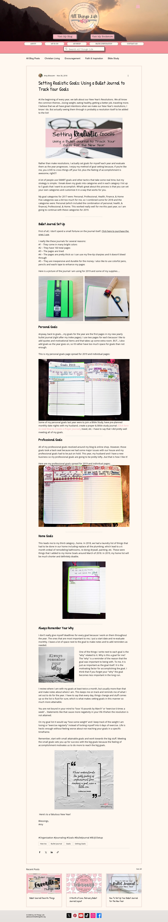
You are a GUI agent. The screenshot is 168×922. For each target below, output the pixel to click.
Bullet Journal (56, 845)
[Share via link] (58, 854)
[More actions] (128, 75)
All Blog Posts (33, 58)
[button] (138, 5)
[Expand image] (60, 298)
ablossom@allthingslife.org (36, 918)
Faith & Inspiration (94, 58)
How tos (43, 845)
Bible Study (113, 58)
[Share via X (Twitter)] (46, 854)
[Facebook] (99, 917)
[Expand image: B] (107, 298)
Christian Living (52, 58)
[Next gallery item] (126, 391)
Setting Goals (80, 845)
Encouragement (72, 58)
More (126, 58)
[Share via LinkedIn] (52, 854)
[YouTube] (81, 917)
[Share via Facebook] (39, 854)
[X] (69, 917)
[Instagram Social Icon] (93, 917)
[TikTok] (87, 917)
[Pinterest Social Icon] (75, 917)
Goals (68, 845)
